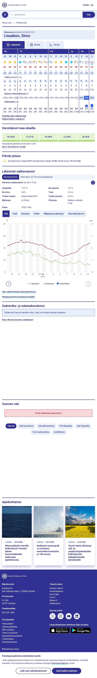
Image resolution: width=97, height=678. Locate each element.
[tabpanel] (48, 81)
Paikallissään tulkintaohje (14, 116)
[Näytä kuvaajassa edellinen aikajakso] (8, 283)
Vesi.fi (52, 597)
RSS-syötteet (8, 630)
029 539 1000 (8, 612)
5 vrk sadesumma (40, 432)
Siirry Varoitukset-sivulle (14, 147)
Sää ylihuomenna (46, 426)
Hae (89, 14)
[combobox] (47, 14)
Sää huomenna (26, 426)
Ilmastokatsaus (56, 591)
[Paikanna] (5, 15)
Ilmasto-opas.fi (56, 588)
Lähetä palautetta (9, 627)
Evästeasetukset (9, 642)
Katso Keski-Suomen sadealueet (17, 320)
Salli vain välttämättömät (33, 671)
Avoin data (54, 594)
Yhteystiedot (7, 624)
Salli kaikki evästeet (66, 671)
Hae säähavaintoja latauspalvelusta (19, 292)
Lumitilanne (59, 432)
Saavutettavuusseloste (12, 636)
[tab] (13, 45)
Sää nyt (11, 426)
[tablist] (48, 45)
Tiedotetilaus (8, 639)
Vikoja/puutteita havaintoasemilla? (18, 297)
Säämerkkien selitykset (13, 119)
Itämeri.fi (53, 600)
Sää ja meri (7, 23)
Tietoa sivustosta (9, 633)
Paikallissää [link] (21, 23)
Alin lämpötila (83, 426)
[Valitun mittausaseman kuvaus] (93, 183)
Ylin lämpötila (65, 426)
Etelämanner (55, 603)
